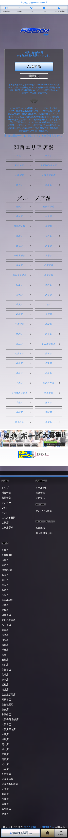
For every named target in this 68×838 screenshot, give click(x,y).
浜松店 (48, 334)
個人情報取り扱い (45, 533)
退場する (34, 76)
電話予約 (40, 492)
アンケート (7, 502)
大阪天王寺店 (48, 175)
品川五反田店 (19, 275)
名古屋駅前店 (48, 344)
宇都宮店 (19, 324)
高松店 (19, 373)
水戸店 (48, 314)
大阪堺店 (19, 175)
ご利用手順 (7, 527)
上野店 (48, 255)
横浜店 (48, 285)
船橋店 (19, 314)
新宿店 (19, 246)
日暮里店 (48, 265)
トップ (5, 487)
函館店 (19, 216)
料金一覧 (6, 492)
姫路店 (48, 185)
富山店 (19, 236)
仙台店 (48, 216)
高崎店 (48, 324)
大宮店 (48, 295)
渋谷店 (48, 246)
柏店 (48, 304)
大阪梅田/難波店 (48, 165)
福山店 (19, 363)
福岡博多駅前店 (19, 393)
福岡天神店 (48, 383)
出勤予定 (6, 497)
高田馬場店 (19, 255)
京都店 (19, 155)
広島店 (48, 363)
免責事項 (40, 528)
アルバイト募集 (44, 511)
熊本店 (48, 402)
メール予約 (41, 487)
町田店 (19, 285)
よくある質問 (9, 517)
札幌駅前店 (48, 206)
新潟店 (48, 226)
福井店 (19, 344)
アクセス (40, 497)
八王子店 (48, 275)
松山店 (48, 373)
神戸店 (19, 185)
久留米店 (48, 393)
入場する (34, 66)
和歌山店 (19, 165)
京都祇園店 (7, 704)
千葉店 (19, 304)
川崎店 (19, 295)
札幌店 (19, 206)
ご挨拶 (5, 522)
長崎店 (19, 412)
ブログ (5, 507)
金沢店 (48, 236)
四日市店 (19, 353)
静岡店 (19, 334)
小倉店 (19, 383)
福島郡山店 (19, 226)
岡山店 (48, 353)
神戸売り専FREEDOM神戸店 (39, 827)
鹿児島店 (19, 422)
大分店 (19, 402)
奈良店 (48, 155)
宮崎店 (48, 412)
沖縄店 (48, 422)
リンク (5, 512)
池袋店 (19, 265)
